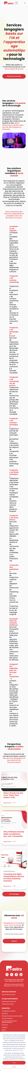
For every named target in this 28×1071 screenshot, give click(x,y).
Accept (14, 1062)
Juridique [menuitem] (4, 1027)
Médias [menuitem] (4, 1030)
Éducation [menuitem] (5, 1013)
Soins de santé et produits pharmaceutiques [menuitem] (9, 1021)
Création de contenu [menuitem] (8, 1004)
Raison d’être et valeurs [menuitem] (8, 994)
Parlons (14, 941)
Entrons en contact (14, 76)
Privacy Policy (20, 1050)
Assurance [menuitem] (5, 1025)
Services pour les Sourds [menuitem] (9, 1001)
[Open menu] (24, 3)
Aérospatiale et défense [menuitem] (8, 1011)
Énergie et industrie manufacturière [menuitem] (12, 1016)
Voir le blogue (14, 894)
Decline (14, 1066)
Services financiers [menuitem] (7, 1018)
